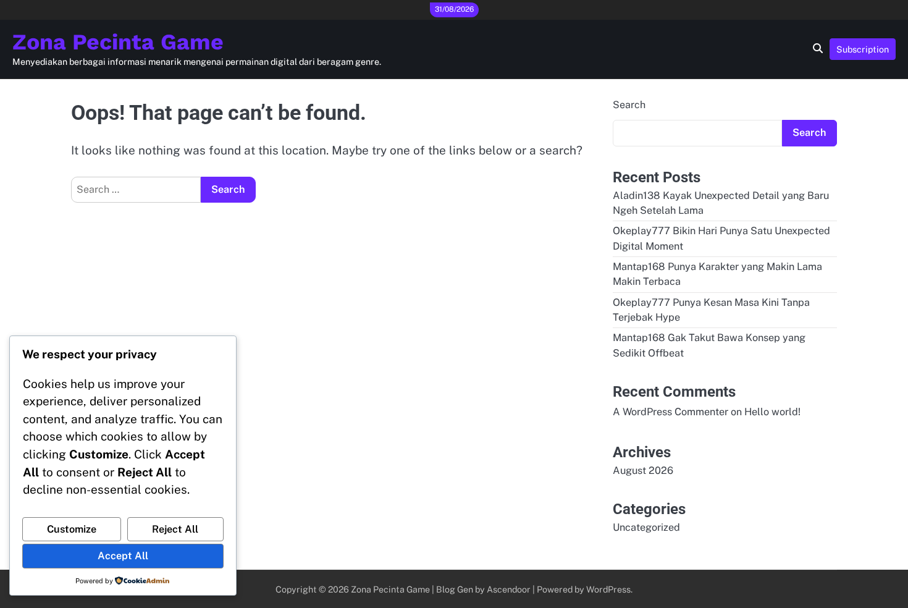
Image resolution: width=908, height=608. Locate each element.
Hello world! (772, 412)
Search (629, 105)
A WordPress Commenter (670, 412)
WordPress (608, 589)
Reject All (175, 529)
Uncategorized (646, 527)
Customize (71, 529)
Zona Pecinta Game (118, 42)
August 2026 (643, 470)
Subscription (862, 49)
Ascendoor (509, 589)
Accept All (123, 556)
